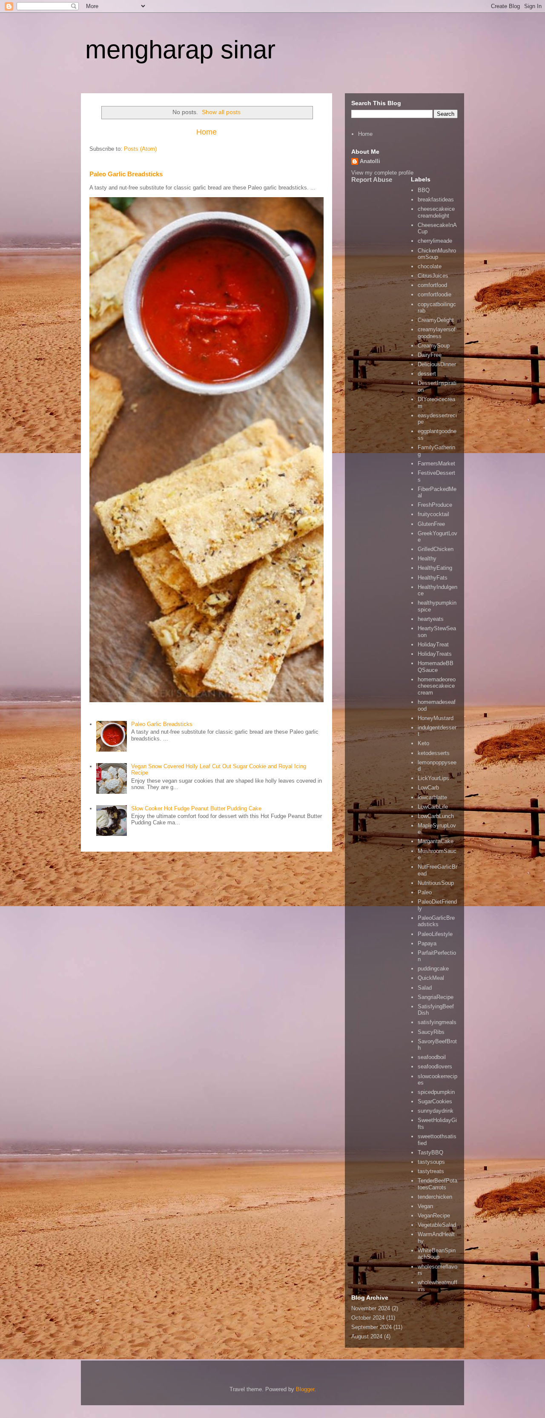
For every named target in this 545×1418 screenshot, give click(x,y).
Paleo (425, 892)
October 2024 (367, 1318)
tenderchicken (435, 1197)
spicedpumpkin (436, 1092)
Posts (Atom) (140, 149)
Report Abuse (371, 179)
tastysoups (431, 1162)
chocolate (430, 266)
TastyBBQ (430, 1152)
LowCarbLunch (436, 816)
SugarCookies (435, 1101)
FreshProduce (435, 505)
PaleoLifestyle (435, 934)
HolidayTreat (433, 644)
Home (206, 132)
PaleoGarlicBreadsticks (436, 921)
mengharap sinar (180, 49)
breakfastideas (436, 199)
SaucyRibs (431, 1032)
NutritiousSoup (436, 883)
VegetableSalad (437, 1225)
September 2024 (371, 1327)
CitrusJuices (433, 276)
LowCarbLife (433, 807)
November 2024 (370, 1308)
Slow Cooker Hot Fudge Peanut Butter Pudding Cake (196, 808)
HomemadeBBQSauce (435, 666)
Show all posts (221, 112)
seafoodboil (432, 1057)
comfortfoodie (434, 294)
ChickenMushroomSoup (437, 254)
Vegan (425, 1206)
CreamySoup (434, 345)
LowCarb (428, 787)
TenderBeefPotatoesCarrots (437, 1184)
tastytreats (431, 1171)
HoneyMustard (435, 718)
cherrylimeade (435, 241)
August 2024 (366, 1336)
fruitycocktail (433, 514)
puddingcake (433, 968)
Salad (425, 988)
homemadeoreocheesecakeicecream (437, 686)
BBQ (424, 190)
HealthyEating (435, 568)
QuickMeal (431, 978)
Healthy (427, 558)
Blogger (305, 1389)
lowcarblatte (432, 797)
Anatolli (370, 161)
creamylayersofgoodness (437, 332)
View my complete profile (382, 172)
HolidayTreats (435, 654)
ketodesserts (434, 753)
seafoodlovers (435, 1066)
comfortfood (432, 285)
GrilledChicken (435, 549)
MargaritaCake (435, 841)
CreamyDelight (436, 320)
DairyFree (430, 355)
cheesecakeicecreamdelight (436, 212)
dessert (427, 373)
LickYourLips (433, 778)
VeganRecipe (434, 1215)
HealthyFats (432, 577)
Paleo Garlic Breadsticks (126, 174)
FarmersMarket (436, 463)
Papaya (427, 943)
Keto (423, 743)
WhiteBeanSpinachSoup (437, 1253)
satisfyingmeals (437, 1022)
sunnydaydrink (435, 1111)
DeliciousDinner (437, 364)
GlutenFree (431, 524)
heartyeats (431, 619)
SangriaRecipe (435, 997)
